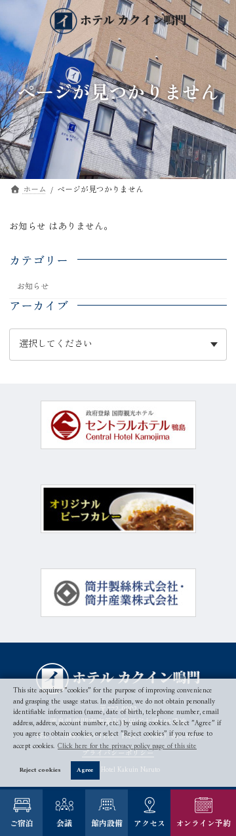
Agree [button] (85, 770)
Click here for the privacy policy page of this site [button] (127, 746)
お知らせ (33, 287)
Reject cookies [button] (40, 770)
